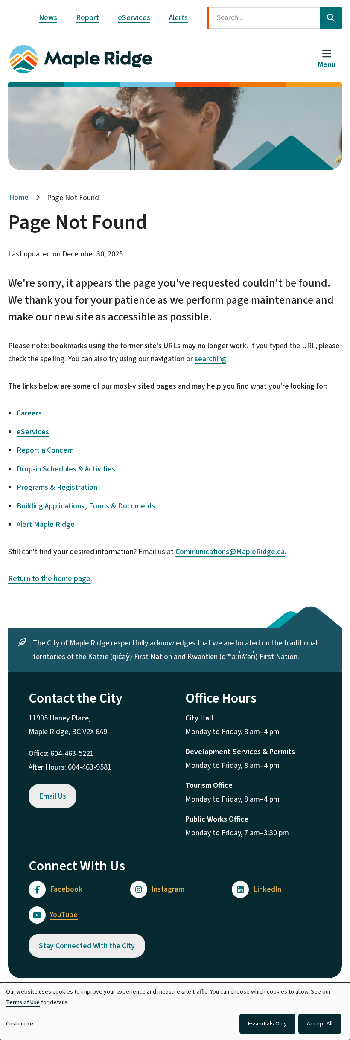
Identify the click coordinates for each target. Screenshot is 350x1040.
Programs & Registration (57, 487)
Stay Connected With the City (87, 946)
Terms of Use (23, 1002)
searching (210, 359)
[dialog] (175, 1011)
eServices (134, 17)
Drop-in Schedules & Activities (66, 469)
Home (19, 197)
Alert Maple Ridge (46, 524)
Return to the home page (49, 578)
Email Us (52, 796)
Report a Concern (45, 450)
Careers (29, 413)
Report (87, 17)
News (48, 17)
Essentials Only (267, 1024)
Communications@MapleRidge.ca (230, 551)
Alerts (178, 17)
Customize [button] (19, 1024)
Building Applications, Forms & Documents (86, 506)
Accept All (319, 1024)
